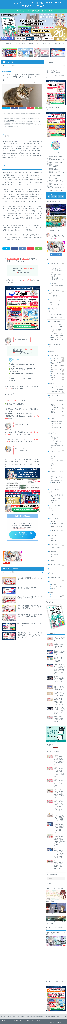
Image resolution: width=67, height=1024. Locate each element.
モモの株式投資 (50, 901)
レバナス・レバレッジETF (56, 396)
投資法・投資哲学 (6, 71)
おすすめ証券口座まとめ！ (57, 327)
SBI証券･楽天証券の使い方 (57, 330)
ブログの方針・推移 (57, 586)
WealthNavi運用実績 (57, 391)
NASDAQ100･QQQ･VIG (57, 513)
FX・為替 (57, 283)
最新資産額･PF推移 (57, 480)
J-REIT (57, 538)
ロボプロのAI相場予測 (57, 389)
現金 (57, 425)
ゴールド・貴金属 (57, 423)
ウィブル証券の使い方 (57, 324)
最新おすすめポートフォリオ (57, 477)
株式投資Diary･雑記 (56, 577)
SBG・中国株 (57, 541)
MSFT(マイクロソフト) (57, 501)
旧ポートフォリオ (57, 594)
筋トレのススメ (57, 466)
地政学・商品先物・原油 (57, 286)
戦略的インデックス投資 (56, 310)
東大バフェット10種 (57, 486)
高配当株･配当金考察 (56, 518)
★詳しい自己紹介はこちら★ (56, 187)
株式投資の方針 (57, 440)
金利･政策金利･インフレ (57, 280)
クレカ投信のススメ (57, 333)
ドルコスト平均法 (57, 442)
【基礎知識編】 (57, 438)
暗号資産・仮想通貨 (57, 421)
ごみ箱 (56, 592)
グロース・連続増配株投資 (56, 507)
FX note (25, 258)
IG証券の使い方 (57, 296)
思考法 (57, 360)
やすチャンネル (50, 913)
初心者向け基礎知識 (57, 317)
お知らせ (57, 584)
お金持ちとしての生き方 (57, 366)
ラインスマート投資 (57, 596)
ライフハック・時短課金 (57, 461)
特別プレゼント (46, 43)
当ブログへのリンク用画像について (55, 888)
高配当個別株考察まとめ (57, 531)
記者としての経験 (57, 373)
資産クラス (56, 418)
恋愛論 (57, 377)
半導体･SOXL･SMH (57, 511)
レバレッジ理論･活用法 (57, 401)
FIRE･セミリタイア (56, 564)
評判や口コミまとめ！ (52, 227)
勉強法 (57, 375)
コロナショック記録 (57, 556)
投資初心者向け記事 (56, 321)
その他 (57, 379)
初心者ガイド (56, 573)
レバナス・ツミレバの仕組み (57, 405)
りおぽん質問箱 (56, 355)
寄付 (57, 458)
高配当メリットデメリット (57, 524)
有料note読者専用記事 (56, 346)
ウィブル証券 (27, 280)
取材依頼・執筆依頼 (59, 43)
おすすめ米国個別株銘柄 (56, 491)
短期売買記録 (56, 551)
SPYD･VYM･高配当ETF (57, 527)
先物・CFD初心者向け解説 (56, 292)
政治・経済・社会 (57, 369)
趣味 (57, 371)
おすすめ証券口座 (20, 43)
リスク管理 (57, 444)
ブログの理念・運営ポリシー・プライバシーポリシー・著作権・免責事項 (28, 1020)
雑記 (56, 581)
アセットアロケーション (57, 428)
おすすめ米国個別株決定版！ (57, 495)
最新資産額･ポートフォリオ (56, 473)
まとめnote (57, 436)
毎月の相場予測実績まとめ (57, 271)
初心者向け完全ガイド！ (57, 314)
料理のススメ (57, 464)
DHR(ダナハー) (57, 498)
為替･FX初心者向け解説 (56, 301)
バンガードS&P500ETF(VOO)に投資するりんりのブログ (55, 922)
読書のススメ (57, 468)
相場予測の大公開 (33, 43)
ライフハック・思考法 (56, 452)
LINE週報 (56, 569)
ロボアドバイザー (56, 383)
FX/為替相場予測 (57, 547)
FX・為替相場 (56, 544)
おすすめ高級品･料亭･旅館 (57, 363)
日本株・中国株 (56, 536)
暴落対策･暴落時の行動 (57, 446)
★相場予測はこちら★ (56, 190)
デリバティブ (57, 414)
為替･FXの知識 (57, 305)
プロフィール (8, 43)
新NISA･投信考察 (57, 337)
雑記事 (57, 588)
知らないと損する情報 (57, 335)
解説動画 (56, 351)
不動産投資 (56, 560)
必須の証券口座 (57, 269)
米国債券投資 (57, 278)
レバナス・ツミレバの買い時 (57, 412)
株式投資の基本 (56, 433)
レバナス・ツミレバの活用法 (57, 408)
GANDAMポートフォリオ (57, 483)
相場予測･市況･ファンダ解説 (57, 275)
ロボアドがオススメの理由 (57, 386)
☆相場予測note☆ (51, 215)
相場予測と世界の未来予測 (56, 265)
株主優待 (57, 521)
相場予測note (13, 258)
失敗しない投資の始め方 (57, 340)
